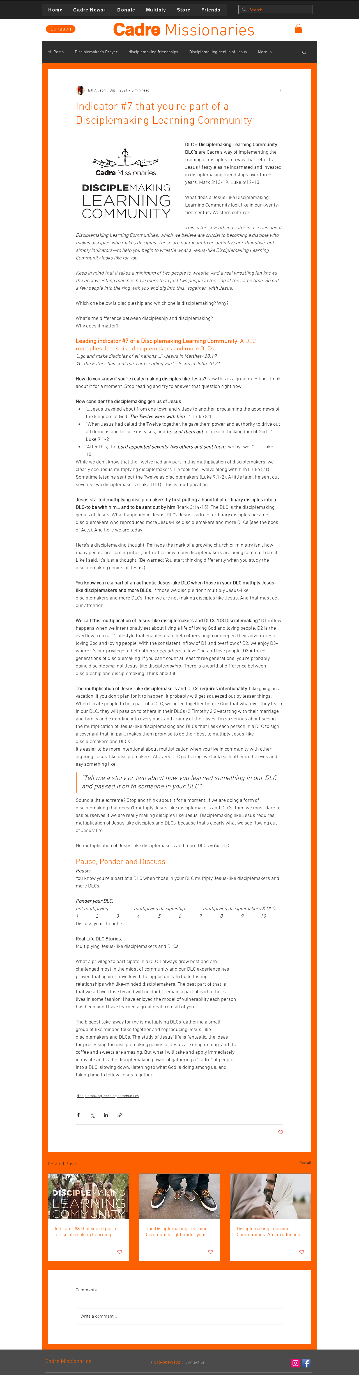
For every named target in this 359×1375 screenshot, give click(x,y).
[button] (298, 28)
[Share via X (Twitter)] (92, 1115)
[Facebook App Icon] (306, 1363)
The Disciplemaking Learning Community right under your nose (177, 1232)
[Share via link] (119, 1115)
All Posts (56, 52)
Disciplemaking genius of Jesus (218, 52)
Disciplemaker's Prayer (96, 52)
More (262, 52)
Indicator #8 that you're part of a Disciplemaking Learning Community (87, 1232)
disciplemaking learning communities (108, 1096)
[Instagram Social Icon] (295, 1363)
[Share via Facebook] (78, 1115)
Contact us (195, 1362)
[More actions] (280, 90)
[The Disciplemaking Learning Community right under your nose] (179, 1196)
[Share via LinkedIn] (106, 1115)
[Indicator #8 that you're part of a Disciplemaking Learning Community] (88, 1196)
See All (305, 1163)
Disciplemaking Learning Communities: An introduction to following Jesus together (268, 1232)
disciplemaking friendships (153, 52)
